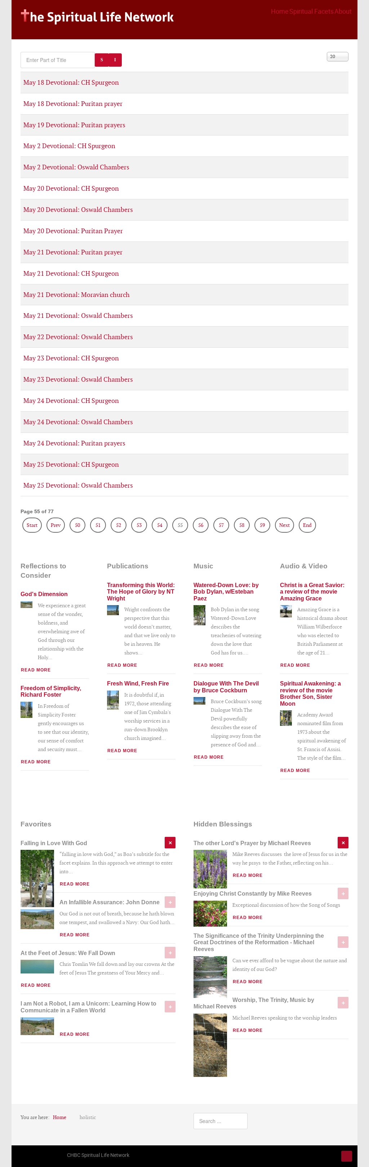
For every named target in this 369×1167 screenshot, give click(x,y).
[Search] (102, 60)
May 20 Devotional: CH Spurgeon (71, 188)
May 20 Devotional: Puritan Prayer (73, 231)
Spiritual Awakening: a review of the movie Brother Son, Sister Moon (310, 693)
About (343, 11)
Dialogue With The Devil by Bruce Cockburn (226, 686)
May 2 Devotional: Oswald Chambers (76, 167)
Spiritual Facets (311, 11)
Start (32, 525)
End (307, 525)
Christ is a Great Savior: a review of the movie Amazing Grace (312, 592)
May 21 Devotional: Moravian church (76, 294)
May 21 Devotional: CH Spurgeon (71, 273)
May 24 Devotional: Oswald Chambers (78, 422)
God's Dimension (44, 594)
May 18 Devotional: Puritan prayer (73, 103)
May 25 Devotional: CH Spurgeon (71, 464)
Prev (56, 525)
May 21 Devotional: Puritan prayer (73, 252)
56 (200, 525)
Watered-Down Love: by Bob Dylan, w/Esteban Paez (226, 592)
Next (284, 525)
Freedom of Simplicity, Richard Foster (51, 691)
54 (159, 525)
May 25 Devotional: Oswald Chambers (78, 485)
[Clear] (115, 60)
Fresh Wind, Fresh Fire (138, 683)
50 (77, 525)
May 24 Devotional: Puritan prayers (74, 443)
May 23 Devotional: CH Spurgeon (71, 358)
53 (139, 525)
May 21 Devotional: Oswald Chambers (78, 315)
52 (118, 525)
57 (221, 525)
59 (262, 525)
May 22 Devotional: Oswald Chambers (78, 337)
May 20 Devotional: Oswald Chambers (78, 209)
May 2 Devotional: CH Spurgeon (69, 146)
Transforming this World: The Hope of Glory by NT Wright (141, 592)
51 (98, 525)
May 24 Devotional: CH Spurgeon (71, 400)
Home (280, 11)
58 (241, 525)
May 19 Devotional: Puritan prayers (74, 125)
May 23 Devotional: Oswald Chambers (78, 379)
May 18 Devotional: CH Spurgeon (71, 82)
